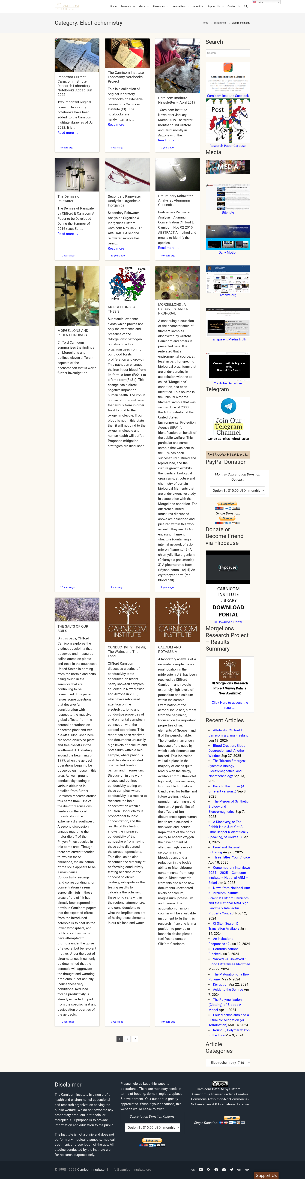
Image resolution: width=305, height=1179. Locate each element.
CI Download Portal (228, 622)
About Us (198, 6)
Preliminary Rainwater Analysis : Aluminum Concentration (175, 200)
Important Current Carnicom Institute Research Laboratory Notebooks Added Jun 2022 (75, 86)
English (260, 2)
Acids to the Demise (228, 990)
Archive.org (228, 295)
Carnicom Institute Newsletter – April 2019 (176, 100)
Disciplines (220, 22)
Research (126, 6)
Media (142, 6)
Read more (66, 133)
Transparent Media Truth (228, 339)
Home (113, 6)
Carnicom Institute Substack (228, 96)
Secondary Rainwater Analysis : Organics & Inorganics (124, 200)
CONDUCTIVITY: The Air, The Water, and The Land (127, 651)
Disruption (220, 984)
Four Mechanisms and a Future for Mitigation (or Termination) (228, 1020)
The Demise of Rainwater (69, 198)
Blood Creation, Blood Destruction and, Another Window (227, 751)
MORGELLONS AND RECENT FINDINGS (73, 332)
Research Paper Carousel (228, 146)
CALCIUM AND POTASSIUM (169, 649)
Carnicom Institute (90, 1170)
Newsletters (179, 6)
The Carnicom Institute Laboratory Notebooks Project (126, 76)
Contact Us (234, 6)
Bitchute (228, 212)
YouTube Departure (228, 383)
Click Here (219, 703)
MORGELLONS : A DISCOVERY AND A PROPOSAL (173, 308)
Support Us (214, 6)
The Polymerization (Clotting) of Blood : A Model (225, 1005)
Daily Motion (228, 252)
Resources (159, 6)
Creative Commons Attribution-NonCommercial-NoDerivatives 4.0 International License (220, 1099)
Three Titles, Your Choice (231, 857)
